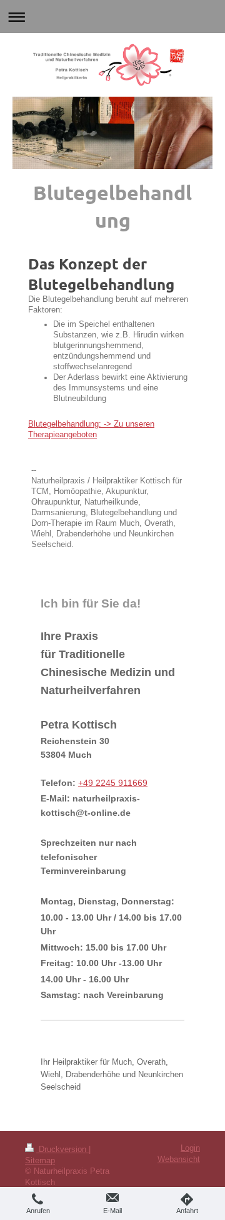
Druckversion (62, 1149)
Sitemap (40, 1160)
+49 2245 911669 (113, 783)
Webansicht (179, 1159)
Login (190, 1148)
